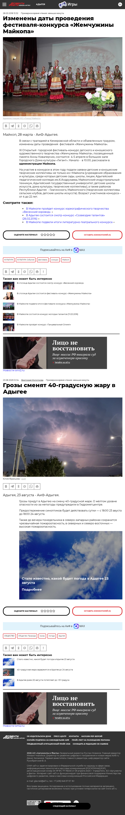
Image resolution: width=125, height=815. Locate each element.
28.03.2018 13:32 (10, 13)
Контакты (74, 736)
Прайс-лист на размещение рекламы (91, 740)
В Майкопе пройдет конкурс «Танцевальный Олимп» (44, 324)
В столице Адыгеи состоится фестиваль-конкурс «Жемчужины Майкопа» (54, 293)
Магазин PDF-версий (91, 736)
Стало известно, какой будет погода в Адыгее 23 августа (65, 581)
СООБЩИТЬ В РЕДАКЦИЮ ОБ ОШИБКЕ (90, 744)
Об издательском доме (39, 736)
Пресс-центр (60, 736)
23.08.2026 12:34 (11, 380)
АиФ (23, 479)
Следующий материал (64, 806)
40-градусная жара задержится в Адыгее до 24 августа (45, 669)
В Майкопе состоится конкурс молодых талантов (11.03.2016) (47, 314)
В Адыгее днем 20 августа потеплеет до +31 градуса (43, 680)
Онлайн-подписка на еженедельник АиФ (48, 740)
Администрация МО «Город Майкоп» (22, 118)
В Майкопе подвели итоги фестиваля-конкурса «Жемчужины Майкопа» (53, 304)
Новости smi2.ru (14, 370)
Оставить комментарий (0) (97, 235)
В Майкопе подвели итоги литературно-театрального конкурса (69, 222)
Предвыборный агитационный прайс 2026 (48, 744)
